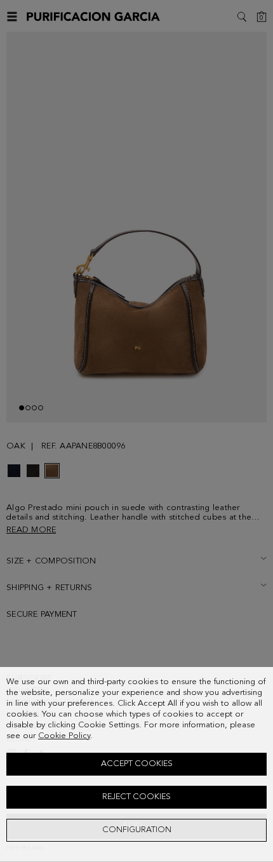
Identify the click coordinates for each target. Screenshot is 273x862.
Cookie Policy (64, 736)
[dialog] (136, 764)
